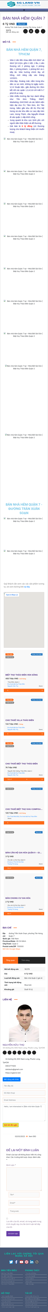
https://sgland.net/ (13, 1073)
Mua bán (28, 985)
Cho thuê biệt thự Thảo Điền (16, 684)
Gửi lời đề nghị (10, 1125)
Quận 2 (15, 944)
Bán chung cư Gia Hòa (17, 898)
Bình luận (11, 1165)
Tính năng (25, 960)
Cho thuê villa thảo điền (19, 720)
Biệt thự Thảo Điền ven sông (21, 675)
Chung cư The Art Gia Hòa (15, 862)
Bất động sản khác (11, 1079)
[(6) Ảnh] (19, 885)
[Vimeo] (34, 1053)
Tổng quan (10, 960)
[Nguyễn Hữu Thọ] (24, 1023)
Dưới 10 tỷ (28, 989)
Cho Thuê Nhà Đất (13, 816)
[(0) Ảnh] (19, 796)
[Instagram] (24, 1053)
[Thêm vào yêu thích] (31, 31)
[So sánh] (37, 31)
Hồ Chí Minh (21, 941)
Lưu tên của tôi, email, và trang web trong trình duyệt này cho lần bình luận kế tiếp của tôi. (23, 1224)
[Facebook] (5, 1053)
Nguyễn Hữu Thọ (13, 1045)
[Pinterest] (19, 1053)
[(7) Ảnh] (19, 662)
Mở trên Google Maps (12, 949)
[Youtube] (29, 1053)
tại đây (27, 587)
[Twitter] (9, 1053)
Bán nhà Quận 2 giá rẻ (33, 978)
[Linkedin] (14, 1053)
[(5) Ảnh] (19, 707)
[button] (24, 10)
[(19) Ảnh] (19, 751)
